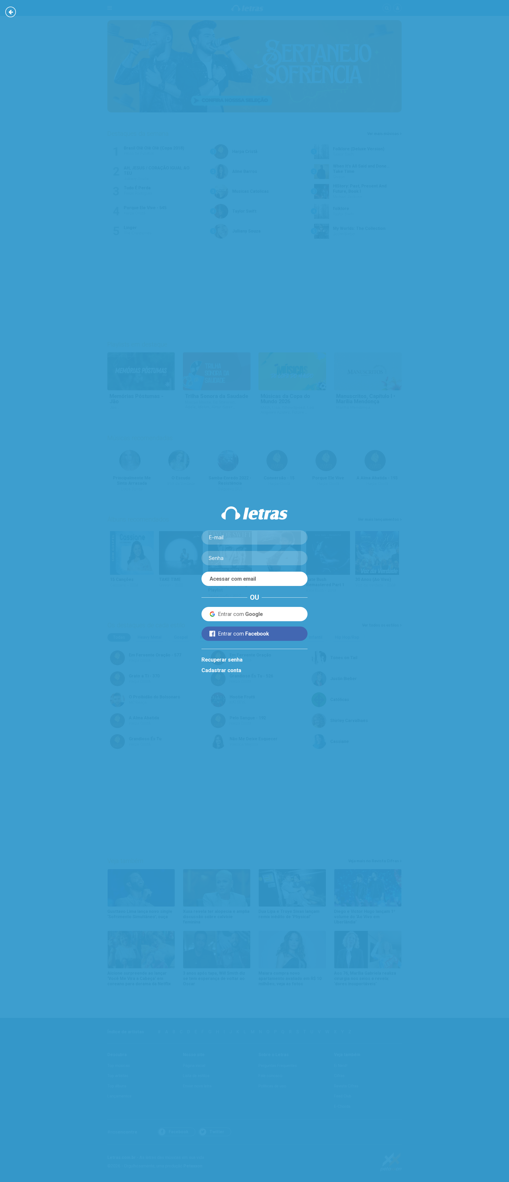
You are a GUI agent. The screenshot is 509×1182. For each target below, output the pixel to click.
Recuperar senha (222, 659)
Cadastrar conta (221, 670)
